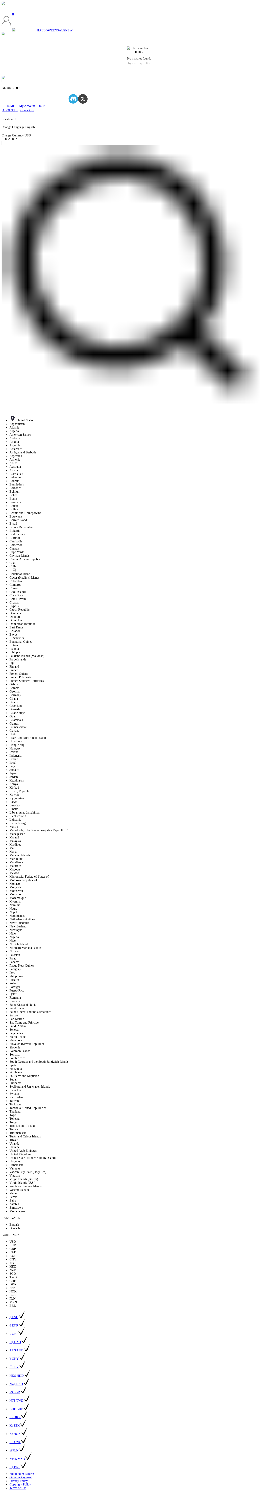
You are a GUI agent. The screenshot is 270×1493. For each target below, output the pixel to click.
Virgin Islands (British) (23, 1179)
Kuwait (14, 794)
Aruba (13, 463)
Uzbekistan (16, 1165)
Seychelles (16, 1033)
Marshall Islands (19, 855)
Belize (13, 495)
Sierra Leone (17, 1036)
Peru (12, 972)
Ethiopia (14, 652)
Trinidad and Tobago (22, 1125)
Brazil (13, 523)
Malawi (14, 837)
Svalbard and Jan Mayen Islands (29, 1086)
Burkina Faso (17, 534)
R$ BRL (14, 1467)
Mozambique (17, 898)
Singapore (15, 1040)
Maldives (15, 844)
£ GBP (13, 1333)
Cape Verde (16, 552)
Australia (15, 466)
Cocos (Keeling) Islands (24, 577)
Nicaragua (15, 930)
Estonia (14, 648)
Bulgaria (14, 530)
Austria (14, 470)
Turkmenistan (17, 1132)
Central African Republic (25, 559)
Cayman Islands (19, 555)
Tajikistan (15, 1104)
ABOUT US (10, 110)
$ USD (13, 1317)
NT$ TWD (16, 1400)
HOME (10, 106)
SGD (12, 1273)
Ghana (13, 698)
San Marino (16, 1019)
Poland (13, 983)
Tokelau (14, 1118)
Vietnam (14, 1175)
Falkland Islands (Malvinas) (26, 656)
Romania (15, 997)
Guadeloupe (17, 712)
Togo (12, 1115)
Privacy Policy (18, 1481)
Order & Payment (20, 1477)
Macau (13, 826)
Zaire (12, 1200)
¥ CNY (14, 1358)
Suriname (15, 1083)
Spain (13, 1065)
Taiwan (14, 1100)
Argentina (15, 456)
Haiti (12, 734)
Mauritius (15, 866)
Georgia (14, 691)
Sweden (14, 1093)
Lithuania (15, 819)
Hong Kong (17, 744)
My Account (27, 106)
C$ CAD (15, 1342)
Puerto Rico (16, 990)
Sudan (13, 1079)
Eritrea (13, 645)
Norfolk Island (18, 944)
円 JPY (14, 1367)
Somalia (14, 1054)
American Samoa (20, 434)
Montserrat (16, 890)
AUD (13, 1255)
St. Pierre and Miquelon (24, 1076)
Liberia (13, 809)
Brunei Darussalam (21, 527)
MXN (13, 1302)
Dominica (15, 620)
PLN (12, 1298)
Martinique (16, 858)
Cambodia (15, 541)
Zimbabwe (16, 1207)
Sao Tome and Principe (24, 1022)
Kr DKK (15, 1417)
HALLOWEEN (47, 30)
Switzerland (16, 1097)
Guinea (14, 723)
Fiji (11, 663)
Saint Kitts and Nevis (22, 1004)
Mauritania (16, 862)
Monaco (14, 883)
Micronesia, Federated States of (29, 876)
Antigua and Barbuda (22, 452)
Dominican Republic (22, 623)
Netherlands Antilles (22, 919)
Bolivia (14, 509)
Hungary (15, 748)
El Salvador (16, 638)
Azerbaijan (16, 473)
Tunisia (14, 1129)
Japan (13, 773)
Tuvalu (13, 1140)
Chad (12, 562)
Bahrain (14, 481)
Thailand (15, 1111)
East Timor (16, 627)
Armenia (14, 459)
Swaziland (16, 1090)
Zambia (14, 1204)
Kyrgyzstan (16, 798)
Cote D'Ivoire (17, 599)
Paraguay (15, 969)
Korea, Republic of (21, 791)
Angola (14, 441)
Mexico (14, 873)
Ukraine (14, 1147)
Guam (13, 716)
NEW (69, 30)
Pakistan (14, 955)
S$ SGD (14, 1392)
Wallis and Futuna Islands (25, 1186)
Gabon (13, 684)
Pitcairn (14, 979)
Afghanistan (17, 424)
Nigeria (14, 937)
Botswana (15, 516)
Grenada (14, 709)
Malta (13, 851)
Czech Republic (19, 609)
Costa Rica (16, 595)
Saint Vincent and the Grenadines (30, 1011)
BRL (12, 1305)
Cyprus (14, 606)
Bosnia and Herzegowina (25, 513)
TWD (13, 1277)
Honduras (15, 741)
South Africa (17, 1058)
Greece (13, 702)
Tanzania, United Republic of (27, 1108)
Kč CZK (15, 1442)
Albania (14, 427)
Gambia (14, 688)
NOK (13, 1291)
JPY (12, 1263)
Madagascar (17, 833)
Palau (12, 958)
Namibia (14, 905)
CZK (12, 1295)
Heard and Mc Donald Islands (28, 737)
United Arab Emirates (23, 1150)
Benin (13, 498)
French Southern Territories (26, 680)
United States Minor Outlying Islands (32, 1157)
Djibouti (14, 616)
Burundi (14, 537)
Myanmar (15, 901)
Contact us (27, 110)
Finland (14, 666)
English (14, 1224)
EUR (12, 1245)
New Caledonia (19, 922)
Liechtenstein (17, 816)
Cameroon (16, 545)
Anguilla (14, 445)
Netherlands (17, 915)
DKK (13, 1284)
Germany (15, 695)
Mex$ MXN (17, 1458)
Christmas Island (19, 574)
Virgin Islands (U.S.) (22, 1182)
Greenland (16, 705)
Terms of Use (17, 1488)
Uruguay (15, 1161)
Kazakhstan (16, 780)
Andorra (14, 438)
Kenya (13, 784)
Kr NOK (15, 1433)
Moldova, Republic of (23, 880)
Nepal (13, 912)
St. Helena (16, 1072)
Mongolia (15, 887)
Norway (14, 951)
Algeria (14, 431)
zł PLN (14, 1450)
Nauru (13, 908)
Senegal (14, 1029)
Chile (12, 566)
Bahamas (15, 477)
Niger (13, 933)
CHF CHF (16, 1409)
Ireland (13, 759)
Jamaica (14, 769)
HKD (13, 1266)
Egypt (13, 634)
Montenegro (17, 1211)
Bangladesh (16, 484)
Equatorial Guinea (20, 641)
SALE (61, 30)
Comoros (15, 584)
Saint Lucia (16, 1008)
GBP (12, 1248)
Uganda (14, 1143)
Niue (12, 940)
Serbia (13, 1197)
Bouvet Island (18, 520)
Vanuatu (14, 1168)
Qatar (12, 994)
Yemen (13, 1193)
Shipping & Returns (21, 1473)
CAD (12, 1252)
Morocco (15, 894)
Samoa (13, 1015)
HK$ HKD (16, 1375)
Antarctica (15, 448)
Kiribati (14, 787)
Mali (12, 848)
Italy (12, 766)
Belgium (14, 491)
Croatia (14, 602)
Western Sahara (19, 1189)
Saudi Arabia (17, 1026)
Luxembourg (17, 823)
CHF (12, 1280)
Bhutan (14, 505)
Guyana (14, 730)
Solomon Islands (19, 1051)
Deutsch (14, 1228)
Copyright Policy (20, 1484)
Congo (13, 588)
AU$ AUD (16, 1350)
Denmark (15, 613)
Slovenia (14, 1047)
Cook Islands (17, 591)
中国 (12, 570)
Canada (14, 548)
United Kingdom (20, 1154)
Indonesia (15, 755)
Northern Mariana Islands (25, 947)
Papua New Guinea (21, 965)
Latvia (13, 801)
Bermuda (15, 502)
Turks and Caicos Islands (25, 1136)
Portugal (14, 987)
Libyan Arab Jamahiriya (24, 812)
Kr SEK (14, 1425)
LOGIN (41, 106)
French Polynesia (20, 677)
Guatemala (16, 720)
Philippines (16, 976)
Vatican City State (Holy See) (27, 1172)
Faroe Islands (17, 659)
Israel (12, 762)
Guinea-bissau (18, 727)
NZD (12, 1270)
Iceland (14, 752)
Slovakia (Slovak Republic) (26, 1043)
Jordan (13, 777)
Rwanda (14, 1001)
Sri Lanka (15, 1068)
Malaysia (15, 841)
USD (12, 1241)
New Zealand (17, 926)
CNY (12, 1259)
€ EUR (13, 1325)
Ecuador (14, 631)
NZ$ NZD (16, 1384)
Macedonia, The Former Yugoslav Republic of (38, 830)
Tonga (13, 1122)
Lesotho (14, 805)
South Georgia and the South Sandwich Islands (38, 1061)
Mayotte (14, 869)
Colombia (15, 581)
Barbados (15, 488)
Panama (14, 962)
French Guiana (18, 673)
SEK (12, 1288)
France (13, 670)
